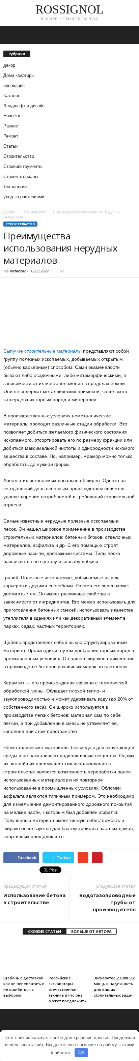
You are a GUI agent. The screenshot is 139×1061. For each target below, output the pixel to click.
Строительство (18, 156)
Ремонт (10, 136)
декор (9, 65)
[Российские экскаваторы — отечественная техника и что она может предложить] (69, 957)
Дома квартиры (18, 75)
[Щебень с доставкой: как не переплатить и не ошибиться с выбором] (24, 957)
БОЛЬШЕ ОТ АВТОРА (91, 931)
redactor (17, 270)
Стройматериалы (20, 176)
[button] (128, 35)
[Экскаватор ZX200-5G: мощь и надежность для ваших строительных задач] (115, 957)
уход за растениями (23, 196)
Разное (10, 125)
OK (81, 1052)
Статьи (10, 146)
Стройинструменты (22, 166)
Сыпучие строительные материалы (42, 351)
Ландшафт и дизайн (24, 105)
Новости (11, 115)
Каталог (11, 95)
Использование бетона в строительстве (34, 899)
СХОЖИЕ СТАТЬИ (44, 931)
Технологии (15, 186)
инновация (14, 85)
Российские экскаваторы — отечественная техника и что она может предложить (67, 989)
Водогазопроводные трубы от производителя (107, 902)
